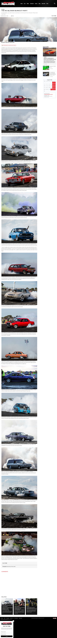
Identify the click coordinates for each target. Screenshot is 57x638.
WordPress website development (5, 619)
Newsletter (16, 618)
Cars (25, 3)
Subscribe (43, 3)
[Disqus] (19, 584)
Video (28, 3)
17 (44, 87)
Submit (7, 636)
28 (51, 89)
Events (36, 3)
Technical (32, 3)
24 (44, 89)
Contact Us (12, 618)
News (22, 3)
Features (2, 9)
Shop (39, 3)
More (47, 3)
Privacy (2, 618)
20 (49, 87)
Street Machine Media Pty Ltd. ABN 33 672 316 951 (38, 618)
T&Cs (5, 618)
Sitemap (7, 618)
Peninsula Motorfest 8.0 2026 (48, 94)
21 (51, 87)
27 (49, 89)
